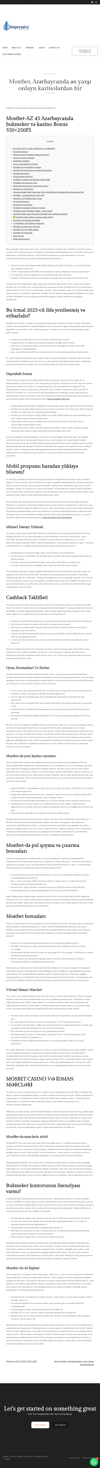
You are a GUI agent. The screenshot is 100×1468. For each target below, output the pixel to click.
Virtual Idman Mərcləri (23, 176)
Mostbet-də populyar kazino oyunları (29, 207)
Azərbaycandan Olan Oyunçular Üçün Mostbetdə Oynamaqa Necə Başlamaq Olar (48, 192)
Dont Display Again (87, 1462)
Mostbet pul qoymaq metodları (26, 220)
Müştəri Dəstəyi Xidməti (24, 158)
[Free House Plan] (73, 1441)
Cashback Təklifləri (21, 161)
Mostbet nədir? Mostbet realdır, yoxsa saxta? (32, 211)
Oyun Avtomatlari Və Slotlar (25, 164)
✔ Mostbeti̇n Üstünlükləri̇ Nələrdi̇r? (28, 223)
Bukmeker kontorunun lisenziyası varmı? (30, 186)
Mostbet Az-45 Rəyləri (23, 189)
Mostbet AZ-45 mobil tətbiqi (26, 229)
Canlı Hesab (18, 236)
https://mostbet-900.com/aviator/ (57, 517)
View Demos (40, 1425)
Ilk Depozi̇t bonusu (21, 201)
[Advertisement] (65, 27)
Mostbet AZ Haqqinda (22, 232)
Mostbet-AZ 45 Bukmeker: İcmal (27, 198)
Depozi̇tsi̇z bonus (20, 151)
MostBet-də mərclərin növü (25, 183)
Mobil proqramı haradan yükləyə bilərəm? (31, 154)
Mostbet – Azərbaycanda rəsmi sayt (28, 195)
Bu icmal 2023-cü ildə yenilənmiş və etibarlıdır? (34, 148)
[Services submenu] (34, 47)
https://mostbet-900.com (58, 399)
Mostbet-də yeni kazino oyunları (27, 167)
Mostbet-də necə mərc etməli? (26, 226)
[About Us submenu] (21, 47)
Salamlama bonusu (21, 239)
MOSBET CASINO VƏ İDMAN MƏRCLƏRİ (31, 179)
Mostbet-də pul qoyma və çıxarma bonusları (32, 170)
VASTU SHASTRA (50, 74)
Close (95, 1415)
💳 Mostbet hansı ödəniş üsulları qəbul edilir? (33, 217)
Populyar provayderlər (23, 204)
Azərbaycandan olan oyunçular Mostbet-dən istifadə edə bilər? (40, 214)
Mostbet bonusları (21, 173)
